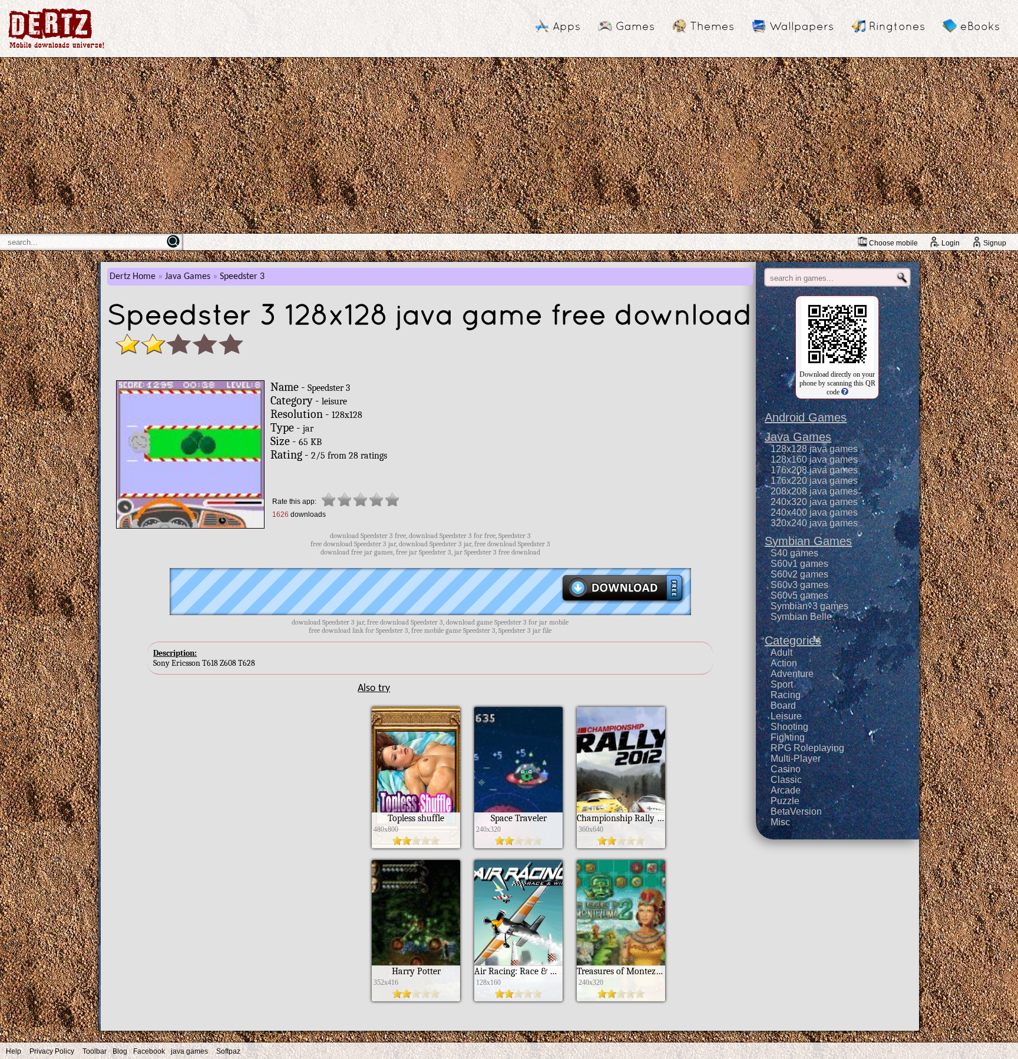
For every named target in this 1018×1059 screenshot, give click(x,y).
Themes (712, 25)
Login (950, 243)
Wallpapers (801, 25)
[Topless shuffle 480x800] (416, 845)
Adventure (792, 674)
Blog (120, 1051)
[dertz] (56, 48)
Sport (782, 684)
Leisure (786, 716)
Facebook (149, 1051)
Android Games (806, 417)
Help (13, 1051)
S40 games (794, 553)
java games (189, 1051)
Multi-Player (796, 758)
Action (784, 663)
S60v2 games (799, 574)
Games (635, 25)
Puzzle (785, 801)
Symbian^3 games (809, 606)
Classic (786, 780)
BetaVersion (796, 811)
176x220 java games (814, 481)
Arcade (786, 790)
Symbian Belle (801, 617)
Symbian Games (808, 541)
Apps (566, 25)
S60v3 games (799, 585)
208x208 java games (814, 491)
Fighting (788, 737)
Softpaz (228, 1051)
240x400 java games (814, 512)
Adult (781, 653)
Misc (780, 822)
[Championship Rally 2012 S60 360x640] (621, 845)
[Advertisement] (509, 145)
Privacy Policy (51, 1051)
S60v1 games (799, 564)
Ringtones (897, 25)
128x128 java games (814, 449)
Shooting (789, 727)
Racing (786, 695)
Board (783, 706)
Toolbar (94, 1051)
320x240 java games (814, 523)
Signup (994, 243)
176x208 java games (814, 470)
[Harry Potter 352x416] (416, 998)
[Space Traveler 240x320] (518, 845)
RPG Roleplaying (807, 748)
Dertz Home (133, 276)
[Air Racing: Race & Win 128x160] (518, 998)
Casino (786, 769)
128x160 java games (814, 459)
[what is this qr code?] (843, 392)
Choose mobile (893, 243)
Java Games (187, 276)
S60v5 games (799, 595)
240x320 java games (814, 502)
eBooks (980, 25)
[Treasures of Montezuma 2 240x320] (621, 998)
